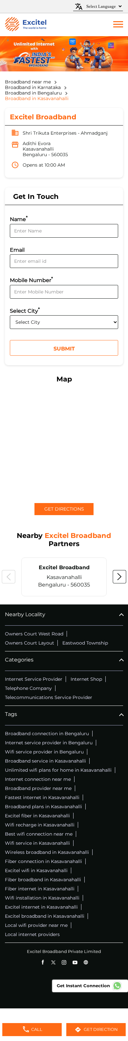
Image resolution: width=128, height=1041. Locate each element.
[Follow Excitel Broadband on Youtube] (75, 962)
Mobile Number (31, 279)
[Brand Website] (86, 962)
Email (17, 250)
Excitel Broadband (64, 567)
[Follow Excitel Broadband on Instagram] (64, 962)
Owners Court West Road (34, 634)
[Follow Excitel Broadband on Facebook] (42, 962)
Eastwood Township (85, 643)
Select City (25, 310)
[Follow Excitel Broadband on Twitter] (53, 962)
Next (119, 577)
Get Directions (64, 509)
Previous (8, 577)
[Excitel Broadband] (25, 25)
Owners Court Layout (29, 643)
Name (19, 218)
